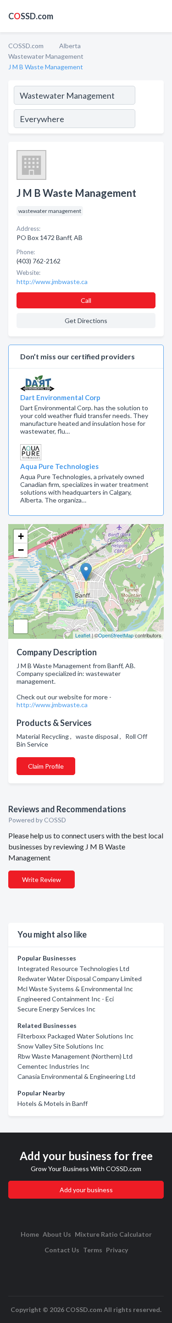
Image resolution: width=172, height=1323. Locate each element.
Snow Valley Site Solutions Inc (60, 1046)
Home (30, 1234)
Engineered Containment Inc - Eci (65, 999)
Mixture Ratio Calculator (113, 1234)
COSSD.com (26, 46)
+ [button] (21, 536)
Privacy (117, 1250)
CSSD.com (30, 16)
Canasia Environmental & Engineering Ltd (76, 1076)
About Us (57, 1234)
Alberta (70, 46)
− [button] (21, 550)
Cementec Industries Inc (53, 1066)
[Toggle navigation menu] (159, 16)
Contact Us (61, 1250)
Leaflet (82, 635)
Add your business (86, 1190)
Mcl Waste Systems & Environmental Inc (75, 989)
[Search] (149, 108)
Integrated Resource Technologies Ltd (73, 968)
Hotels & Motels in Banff (52, 1103)
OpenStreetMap (115, 635)
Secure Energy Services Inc (56, 1009)
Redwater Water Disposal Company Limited (79, 978)
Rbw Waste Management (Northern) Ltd (75, 1056)
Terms (92, 1250)
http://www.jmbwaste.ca (52, 705)
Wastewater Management (45, 56)
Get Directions (86, 320)
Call (86, 300)
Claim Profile (46, 766)
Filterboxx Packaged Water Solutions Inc (75, 1036)
